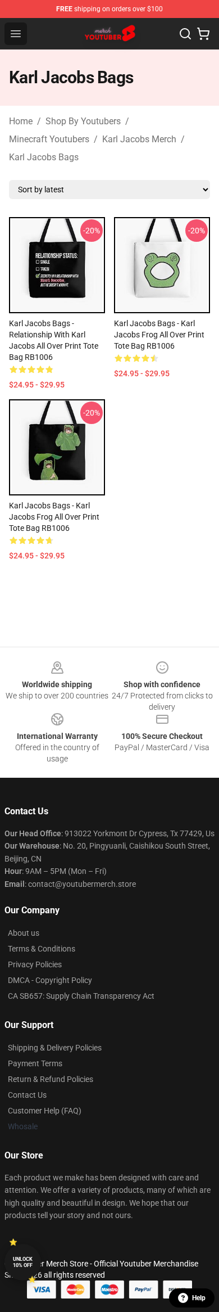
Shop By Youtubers (83, 121)
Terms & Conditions (41, 948)
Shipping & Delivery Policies (55, 1047)
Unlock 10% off (23, 1262)
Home (21, 121)
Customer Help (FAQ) (44, 1110)
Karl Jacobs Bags (44, 157)
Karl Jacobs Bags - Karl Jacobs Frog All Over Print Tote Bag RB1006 (159, 334)
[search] (185, 33)
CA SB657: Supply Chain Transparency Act (81, 995)
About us (23, 932)
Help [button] (199, 1298)
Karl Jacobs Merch (139, 139)
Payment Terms (35, 1063)
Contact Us (27, 1094)
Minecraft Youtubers (49, 139)
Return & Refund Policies (50, 1079)
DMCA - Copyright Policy (50, 980)
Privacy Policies (35, 964)
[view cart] (203, 33)
